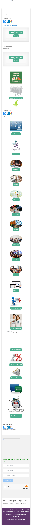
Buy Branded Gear (16, 328)
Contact (22, 502)
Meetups (16, 229)
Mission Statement (16, 349)
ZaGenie (12, 509)
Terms (11, 503)
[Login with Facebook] (4, 21)
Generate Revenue (16, 377)
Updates (15, 502)
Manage (16, 35)
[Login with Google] (11, 21)
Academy (16, 274)
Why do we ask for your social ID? (10, 25)
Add (21, 32)
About (20, 500)
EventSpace (16, 259)
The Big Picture (16, 416)
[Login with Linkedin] (8, 21)
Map (17, 32)
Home (4, 500)
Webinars (16, 290)
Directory (16, 184)
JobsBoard (16, 244)
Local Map (16, 199)
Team (25, 500)
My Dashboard (16, 133)
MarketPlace (16, 169)
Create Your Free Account (16, 98)
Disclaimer (24, 503)
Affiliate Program (16, 364)
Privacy (17, 503)
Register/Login (12, 500)
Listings (12, 32)
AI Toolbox (16, 154)
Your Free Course (16, 308)
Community (16, 214)
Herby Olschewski (19, 519)
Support (5, 503)
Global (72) (6, 48)
